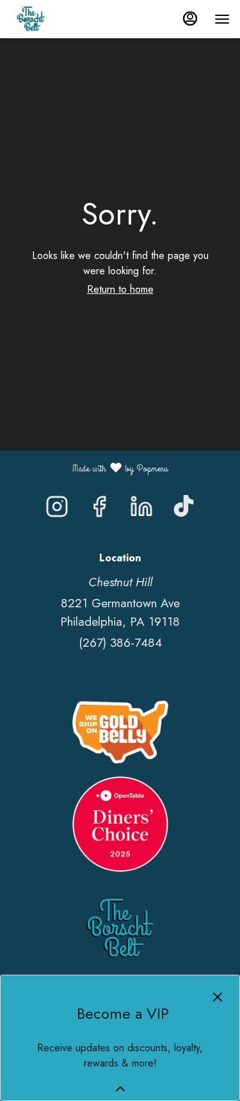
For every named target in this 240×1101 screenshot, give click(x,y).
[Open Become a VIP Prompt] (120, 1089)
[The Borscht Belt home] (67, 19)
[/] (120, 730)
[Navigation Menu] (222, 19)
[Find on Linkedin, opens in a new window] (141, 509)
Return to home (120, 289)
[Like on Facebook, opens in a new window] (99, 509)
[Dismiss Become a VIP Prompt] (217, 997)
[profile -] (190, 18)
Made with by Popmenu (89, 468)
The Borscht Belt (120, 929)
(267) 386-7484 (120, 642)
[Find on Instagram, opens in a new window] (56, 509)
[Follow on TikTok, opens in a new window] (183, 509)
